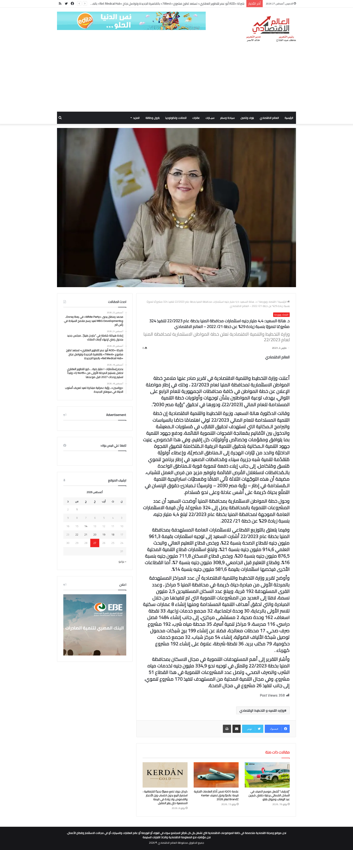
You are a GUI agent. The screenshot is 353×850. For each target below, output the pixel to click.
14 (85, 526)
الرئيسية (289, 117)
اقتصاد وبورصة (267, 301)
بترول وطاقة (152, 117)
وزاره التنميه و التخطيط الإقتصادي (261, 710)
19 (103, 534)
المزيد (136, 117)
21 (85, 534)
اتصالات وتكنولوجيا (176, 117)
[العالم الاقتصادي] (271, 29)
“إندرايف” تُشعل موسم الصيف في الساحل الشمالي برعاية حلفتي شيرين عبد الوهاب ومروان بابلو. (269, 795)
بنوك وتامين (247, 117)
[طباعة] (227, 729)
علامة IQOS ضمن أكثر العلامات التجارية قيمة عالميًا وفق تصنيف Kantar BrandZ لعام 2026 (216, 795)
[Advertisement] (176, 81)
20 (94, 534)
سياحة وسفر (227, 117)
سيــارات (210, 117)
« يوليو (122, 561)
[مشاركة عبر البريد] (236, 729)
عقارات (196, 117)
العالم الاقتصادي (269, 117)
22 (76, 534)
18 (112, 534)
